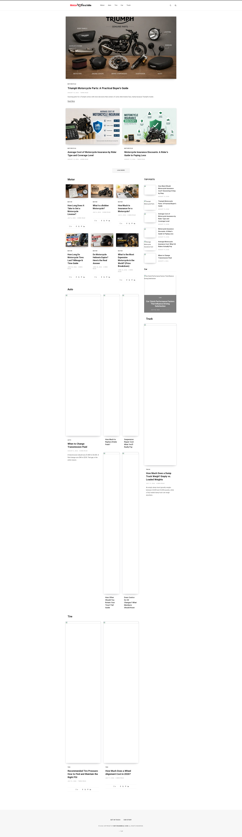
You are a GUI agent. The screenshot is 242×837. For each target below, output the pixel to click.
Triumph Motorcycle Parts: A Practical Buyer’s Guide (98, 88)
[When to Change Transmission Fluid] (151, 258)
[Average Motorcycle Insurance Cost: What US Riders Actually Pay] (151, 245)
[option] (160, 294)
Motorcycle (72, 84)
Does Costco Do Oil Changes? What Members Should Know (130, 602)
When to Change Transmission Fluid (165, 256)
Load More (121, 170)
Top (121, 831)
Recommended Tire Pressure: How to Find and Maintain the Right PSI (83, 774)
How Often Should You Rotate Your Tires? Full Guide (110, 602)
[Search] (174, 5)
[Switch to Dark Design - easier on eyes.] (170, 5)
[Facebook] (76, 226)
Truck (149, 318)
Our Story (128, 820)
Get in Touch (115, 820)
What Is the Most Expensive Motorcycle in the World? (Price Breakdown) (126, 260)
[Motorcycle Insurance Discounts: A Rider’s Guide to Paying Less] (151, 233)
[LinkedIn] (84, 226)
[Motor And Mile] (81, 5)
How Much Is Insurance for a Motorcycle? (125, 208)
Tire (70, 616)
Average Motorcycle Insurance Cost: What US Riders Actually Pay (167, 244)
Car (160, 297)
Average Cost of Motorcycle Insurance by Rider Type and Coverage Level (167, 217)
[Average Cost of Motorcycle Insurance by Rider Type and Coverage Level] (151, 219)
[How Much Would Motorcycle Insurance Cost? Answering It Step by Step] (151, 191)
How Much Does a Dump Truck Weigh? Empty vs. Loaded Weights (158, 476)
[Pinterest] (81, 226)
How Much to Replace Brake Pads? (111, 442)
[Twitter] (79, 226)
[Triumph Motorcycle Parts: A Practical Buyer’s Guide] (151, 205)
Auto (70, 289)
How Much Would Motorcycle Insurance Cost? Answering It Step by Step (167, 189)
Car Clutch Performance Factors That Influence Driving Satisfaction (160, 303)
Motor (71, 179)
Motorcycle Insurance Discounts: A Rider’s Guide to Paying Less (166, 231)
